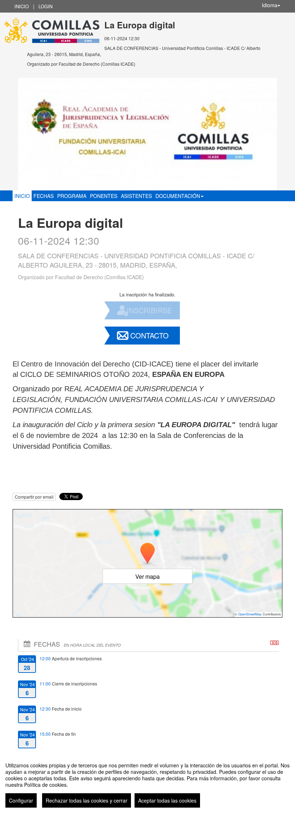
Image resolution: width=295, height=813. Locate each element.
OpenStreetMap (250, 614)
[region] (147, 782)
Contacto (149, 335)
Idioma (269, 5)
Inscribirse (149, 310)
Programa (71, 195)
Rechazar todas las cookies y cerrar (86, 800)
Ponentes (103, 195)
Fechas (43, 195)
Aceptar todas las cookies (167, 800)
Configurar (21, 800)
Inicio (21, 6)
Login (45, 6)
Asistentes (136, 195)
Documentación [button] (177, 195)
